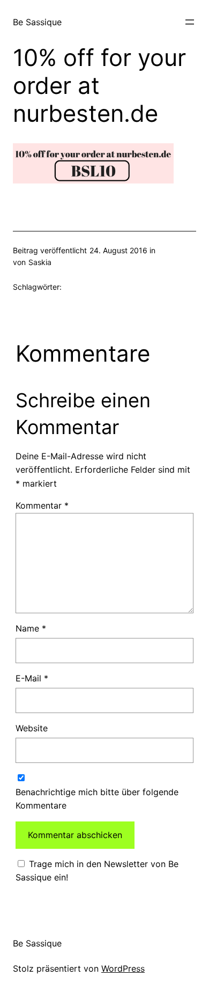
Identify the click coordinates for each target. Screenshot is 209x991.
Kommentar (42, 505)
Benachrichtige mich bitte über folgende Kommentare (97, 799)
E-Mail (32, 678)
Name (31, 628)
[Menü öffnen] (189, 22)
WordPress (123, 968)
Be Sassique (37, 22)
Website (32, 728)
